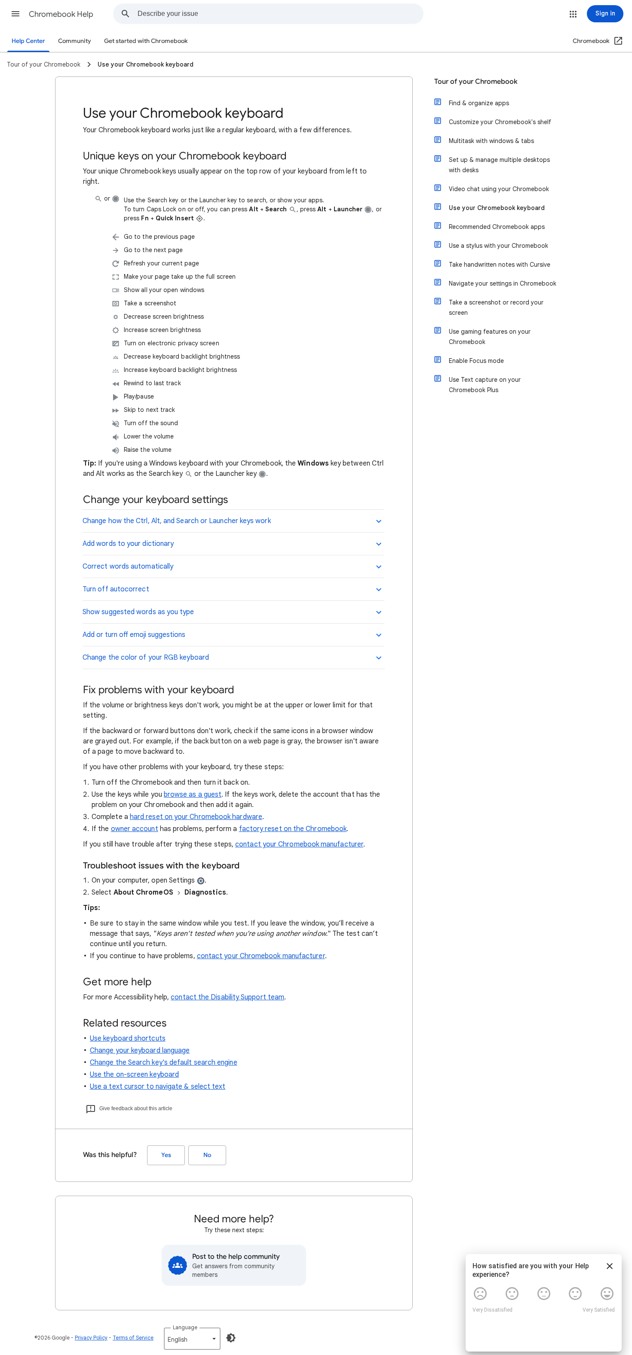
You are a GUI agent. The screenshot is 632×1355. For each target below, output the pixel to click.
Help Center (28, 41)
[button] (15, 13)
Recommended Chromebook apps (497, 227)
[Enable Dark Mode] (231, 1338)
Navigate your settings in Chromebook (502, 283)
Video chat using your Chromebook (499, 189)
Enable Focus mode (476, 361)
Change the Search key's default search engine (163, 1062)
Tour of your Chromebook (476, 81)
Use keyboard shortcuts (128, 1038)
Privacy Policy (91, 1337)
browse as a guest (192, 794)
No (207, 1155)
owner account (134, 829)
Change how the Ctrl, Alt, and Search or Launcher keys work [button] (177, 521)
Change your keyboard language (140, 1050)
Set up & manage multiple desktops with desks (499, 165)
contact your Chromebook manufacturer (299, 844)
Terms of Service (133, 1337)
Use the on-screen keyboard (134, 1074)
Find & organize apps (479, 103)
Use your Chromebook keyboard (497, 208)
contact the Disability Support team (227, 997)
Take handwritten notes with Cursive (499, 264)
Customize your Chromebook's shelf (500, 122)
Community (74, 41)
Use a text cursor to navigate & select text (157, 1086)
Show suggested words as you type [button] (138, 612)
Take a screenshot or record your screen (496, 307)
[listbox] (192, 1339)
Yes (166, 1155)
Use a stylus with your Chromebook (498, 246)
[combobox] (280, 14)
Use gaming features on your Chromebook (490, 337)
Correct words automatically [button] (128, 566)
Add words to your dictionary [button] (128, 543)
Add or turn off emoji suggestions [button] (134, 634)
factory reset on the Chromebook (293, 829)
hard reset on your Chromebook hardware (196, 817)
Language (185, 1327)
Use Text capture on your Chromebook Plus (485, 385)
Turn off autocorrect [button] (116, 589)
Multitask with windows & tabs (491, 141)
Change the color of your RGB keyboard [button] (146, 657)
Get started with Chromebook (145, 41)
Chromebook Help (61, 14)
